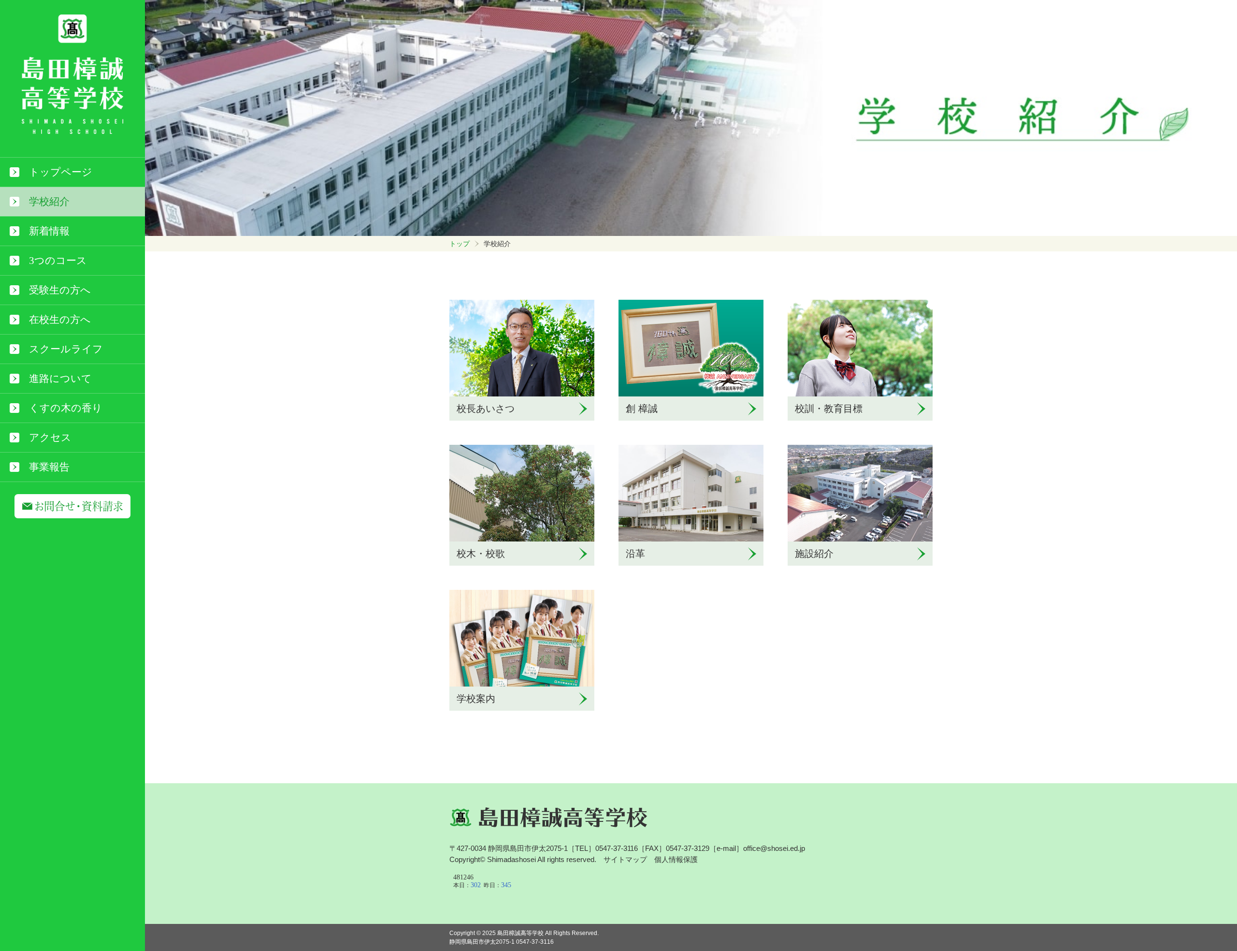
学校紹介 (49, 201)
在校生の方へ (60, 319)
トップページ (60, 172)
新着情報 (49, 231)
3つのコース (58, 260)
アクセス (50, 437)
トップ (459, 244)
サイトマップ (625, 859)
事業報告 (49, 467)
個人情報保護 (676, 859)
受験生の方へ (60, 290)
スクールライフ (66, 349)
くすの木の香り (65, 408)
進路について (60, 378)
